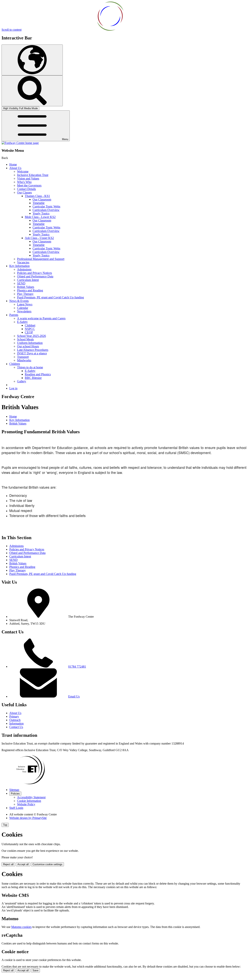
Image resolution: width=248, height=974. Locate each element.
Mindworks (24, 360)
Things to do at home (30, 367)
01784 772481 (77, 666)
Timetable (39, 203)
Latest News (24, 304)
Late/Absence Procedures (32, 349)
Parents (13, 315)
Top (5, 824)
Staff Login (16, 807)
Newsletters (24, 311)
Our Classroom (42, 199)
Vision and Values (28, 178)
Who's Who (24, 182)
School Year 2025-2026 (31, 335)
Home (13, 164)
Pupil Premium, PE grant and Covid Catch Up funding (50, 297)
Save (35, 970)
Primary (14, 716)
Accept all (23, 864)
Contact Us (16, 727)
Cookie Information (29, 800)
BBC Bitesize (33, 377)
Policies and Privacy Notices (34, 273)
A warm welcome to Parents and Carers (41, 318)
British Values (25, 287)
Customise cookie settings (47, 864)
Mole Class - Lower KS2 (40, 217)
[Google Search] (32, 90)
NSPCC (30, 328)
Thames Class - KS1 (37, 196)
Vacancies (23, 262)
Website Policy (26, 804)
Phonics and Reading (30, 290)
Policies (15, 793)
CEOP (29, 332)
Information (16, 723)
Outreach (15, 720)
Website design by (28, 818)
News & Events (19, 301)
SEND (21, 283)
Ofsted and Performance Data (35, 276)
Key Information (19, 266)
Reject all (8, 864)
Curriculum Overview (46, 210)
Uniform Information (30, 342)
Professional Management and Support (40, 259)
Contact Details (26, 189)
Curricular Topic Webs (46, 206)
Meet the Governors (29, 185)
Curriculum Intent (28, 280)
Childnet (30, 325)
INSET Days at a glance (32, 353)
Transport (23, 356)
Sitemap (14, 789)
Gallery (21, 381)
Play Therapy (25, 294)
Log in (13, 388)
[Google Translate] (32, 59)
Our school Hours (28, 346)
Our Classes (24, 192)
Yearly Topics (41, 213)
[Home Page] (20, 143)
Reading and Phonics (38, 374)
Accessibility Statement (31, 797)
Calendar (22, 308)
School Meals (25, 339)
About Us (15, 168)
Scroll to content (12, 29)
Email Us (74, 696)
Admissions (24, 269)
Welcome (22, 171)
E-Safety (22, 322)
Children (14, 363)
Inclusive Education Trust (32, 175)
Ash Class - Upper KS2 (39, 238)
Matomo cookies (21, 927)
